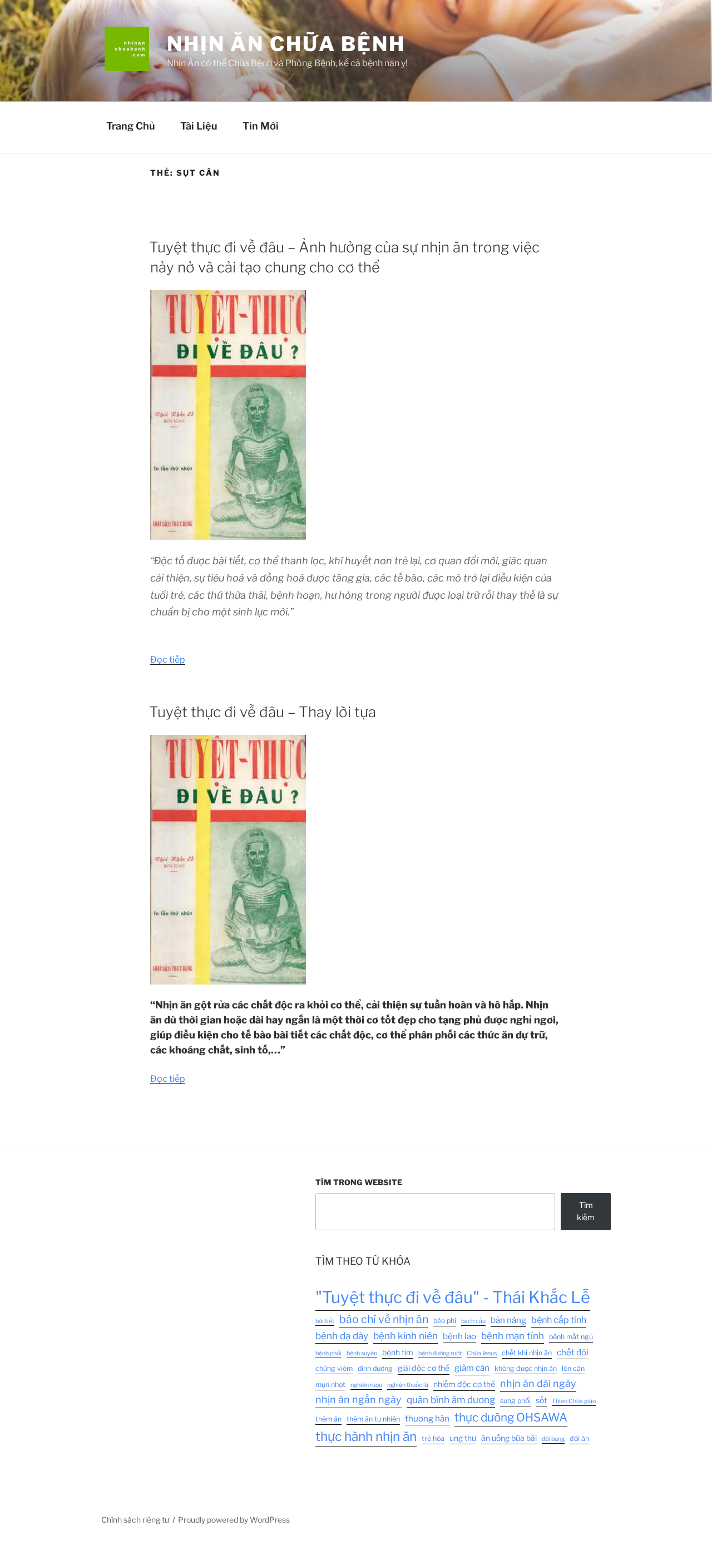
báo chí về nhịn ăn (383, 1319)
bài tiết (324, 1321)
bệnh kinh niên (405, 1335)
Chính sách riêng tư (135, 1519)
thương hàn (427, 1418)
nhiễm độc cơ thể (464, 1384)
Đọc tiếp (167, 659)
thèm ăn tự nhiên (373, 1419)
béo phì (444, 1320)
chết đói (573, 1352)
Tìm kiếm (586, 1211)
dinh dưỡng (375, 1368)
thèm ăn (328, 1419)
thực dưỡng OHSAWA (510, 1417)
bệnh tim (397, 1352)
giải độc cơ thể (423, 1368)
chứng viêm (334, 1368)
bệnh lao (459, 1336)
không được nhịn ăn (526, 1368)
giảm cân (472, 1368)
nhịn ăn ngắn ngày (358, 1399)
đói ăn (579, 1438)
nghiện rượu (366, 1385)
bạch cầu (473, 1321)
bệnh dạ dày (341, 1335)
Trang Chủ (130, 126)
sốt (541, 1400)
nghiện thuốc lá (407, 1385)
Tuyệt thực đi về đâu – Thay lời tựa (262, 711)
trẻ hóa (433, 1438)
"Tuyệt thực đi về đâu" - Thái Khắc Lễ (452, 1297)
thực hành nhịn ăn (366, 1436)
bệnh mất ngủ (571, 1337)
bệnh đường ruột (440, 1353)
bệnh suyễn (362, 1353)
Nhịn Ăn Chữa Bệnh (286, 44)
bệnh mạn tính (512, 1335)
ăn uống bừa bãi (509, 1438)
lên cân (573, 1368)
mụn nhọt (330, 1384)
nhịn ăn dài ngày (538, 1383)
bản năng (508, 1320)
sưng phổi (515, 1400)
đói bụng (553, 1439)
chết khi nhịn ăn (527, 1353)
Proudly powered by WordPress (234, 1519)
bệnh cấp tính (558, 1319)
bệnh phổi (328, 1353)
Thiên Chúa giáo (574, 1401)
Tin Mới (261, 126)
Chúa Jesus (482, 1353)
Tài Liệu (198, 126)
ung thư (462, 1438)
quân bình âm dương (451, 1399)
